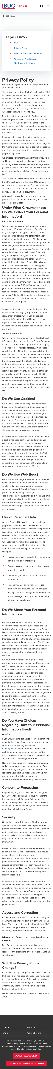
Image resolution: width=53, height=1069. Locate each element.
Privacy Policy (20, 48)
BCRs (16, 42)
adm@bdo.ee (11, 748)
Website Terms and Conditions (28, 53)
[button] (26, 1056)
